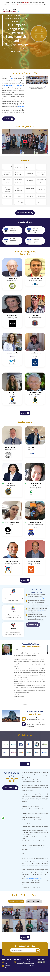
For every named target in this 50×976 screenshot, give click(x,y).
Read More (7, 119)
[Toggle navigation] (46, 11)
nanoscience (21, 106)
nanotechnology (40, 598)
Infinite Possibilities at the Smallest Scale (13, 85)
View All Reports (9, 788)
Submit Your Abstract (24, 213)
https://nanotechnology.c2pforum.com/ (34, 878)
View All (23, 413)
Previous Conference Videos (33, 901)
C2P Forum (10, 78)
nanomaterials (31, 598)
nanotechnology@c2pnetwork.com (24, 962)
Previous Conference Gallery (16, 901)
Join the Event (31, 625)
